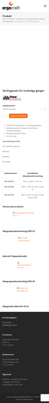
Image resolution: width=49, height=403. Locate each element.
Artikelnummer (8, 106)
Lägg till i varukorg (18, 116)
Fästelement (20, 19)
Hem (4, 19)
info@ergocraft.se (9, 325)
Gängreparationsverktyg (35, 19)
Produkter (11, 19)
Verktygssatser (7, 21)
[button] (45, 6)
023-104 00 (6, 322)
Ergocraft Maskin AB (20, 397)
